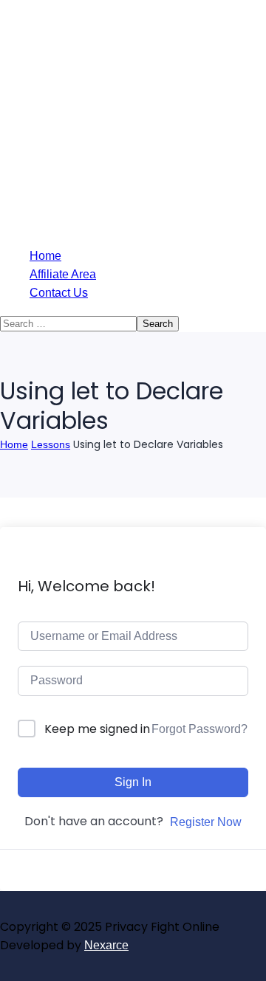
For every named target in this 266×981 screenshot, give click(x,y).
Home (14, 444)
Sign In (133, 782)
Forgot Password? (199, 729)
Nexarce (106, 945)
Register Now (206, 822)
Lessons (50, 444)
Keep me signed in (97, 728)
